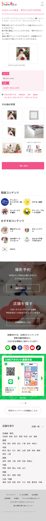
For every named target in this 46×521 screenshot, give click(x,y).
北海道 (5, 436)
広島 (19, 468)
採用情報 (7, 498)
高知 (19, 475)
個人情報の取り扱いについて (23, 505)
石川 (14, 450)
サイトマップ (11, 494)
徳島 (4, 475)
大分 (24, 482)
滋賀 (4, 461)
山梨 (24, 450)
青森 (11, 436)
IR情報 (16, 498)
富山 (9, 450)
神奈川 (34, 443)
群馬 (14, 443)
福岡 (4, 482)
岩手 (15, 436)
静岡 (38, 450)
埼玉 (19, 443)
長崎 (14, 482)
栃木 (9, 443)
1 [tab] (20, 403)
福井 (19, 450)
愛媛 (14, 475)
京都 (9, 461)
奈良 (24, 461)
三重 (9, 454)
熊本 (19, 482)
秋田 (25, 436)
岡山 (14, 468)
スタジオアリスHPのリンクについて (22, 502)
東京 (28, 443)
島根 (9, 468)
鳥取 (4, 468)
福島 (35, 436)
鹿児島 (34, 482)
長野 (28, 450)
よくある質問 (23, 494)
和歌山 (29, 461)
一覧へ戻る (23, 165)
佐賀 (9, 482)
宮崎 (28, 482)
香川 (9, 475)
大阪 (14, 461)
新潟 (4, 450)
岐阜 (33, 450)
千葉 (24, 443)
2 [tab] (23, 403)
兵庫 (19, 461)
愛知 (4, 454)
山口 (24, 468)
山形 (30, 436)
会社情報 (35, 494)
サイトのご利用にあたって (31, 498)
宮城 (20, 436)
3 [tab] (25, 403)
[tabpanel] (23, 377)
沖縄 (40, 482)
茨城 (4, 443)
